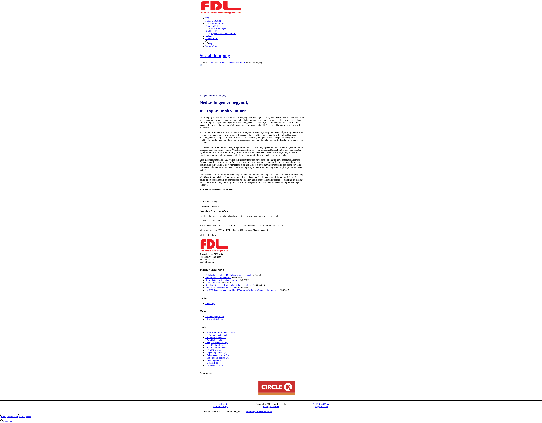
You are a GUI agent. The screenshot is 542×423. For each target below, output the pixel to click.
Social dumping (215, 55)
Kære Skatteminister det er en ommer (221, 280)
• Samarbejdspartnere (214, 316)
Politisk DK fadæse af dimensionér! (221, 287)
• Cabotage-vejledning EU (217, 358)
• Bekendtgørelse (213, 360)
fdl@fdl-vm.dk (321, 406)
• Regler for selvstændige (216, 342)
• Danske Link (211, 363)
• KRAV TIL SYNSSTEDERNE (220, 332)
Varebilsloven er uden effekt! (218, 277)
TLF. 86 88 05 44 (321, 404)
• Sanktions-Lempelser (215, 337)
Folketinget (210, 303)
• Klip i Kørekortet (213, 350)
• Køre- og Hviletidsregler (217, 335)
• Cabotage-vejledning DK (217, 355)
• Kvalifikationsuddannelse (217, 347)
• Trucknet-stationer (214, 319)
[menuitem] (273, 18)
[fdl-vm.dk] (221, 13)
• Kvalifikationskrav (214, 345)
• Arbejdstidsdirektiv (214, 340)
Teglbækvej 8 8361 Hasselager (220, 405)
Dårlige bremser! (212, 282)
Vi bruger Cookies (271, 406)
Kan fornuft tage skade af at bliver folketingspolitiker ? (229, 285)
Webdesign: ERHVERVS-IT (259, 411)
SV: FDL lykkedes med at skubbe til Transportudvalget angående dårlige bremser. (241, 290)
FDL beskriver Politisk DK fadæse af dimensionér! (228, 275)
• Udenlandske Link (214, 365)
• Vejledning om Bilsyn (215, 352)
